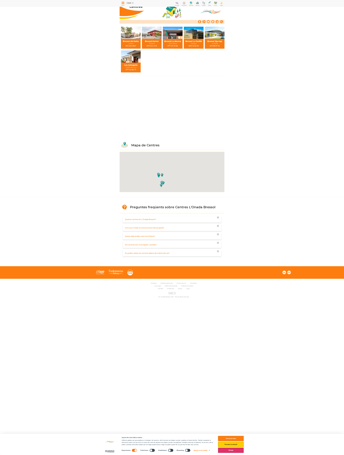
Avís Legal (157, 286)
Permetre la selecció (231, 444)
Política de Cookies (187, 286)
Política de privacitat (171, 286)
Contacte (154, 283)
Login (188, 288)
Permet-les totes (231, 438)
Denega (231, 450)
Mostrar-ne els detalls (200, 450)
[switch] (152, 450)
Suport (180, 288)
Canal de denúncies (167, 283)
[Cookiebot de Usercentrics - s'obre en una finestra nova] (110, 451)
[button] (163, 183)
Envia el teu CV (181, 283)
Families (160, 288)
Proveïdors (193, 283)
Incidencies (170, 288)
